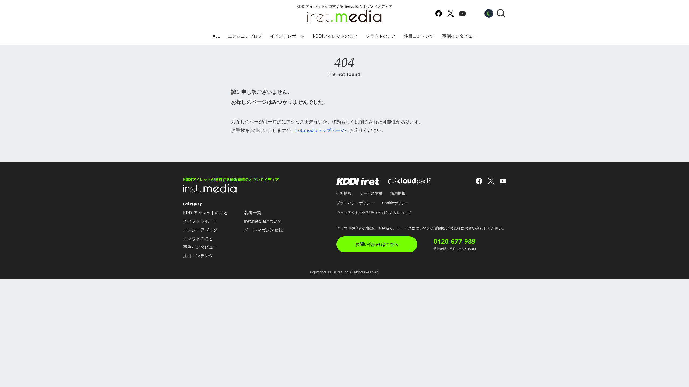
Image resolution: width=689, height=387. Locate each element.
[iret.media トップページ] (210, 191)
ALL (216, 36)
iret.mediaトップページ (320, 130)
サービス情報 (371, 193)
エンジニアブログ (245, 36)
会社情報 (343, 193)
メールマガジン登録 (263, 230)
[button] (501, 13)
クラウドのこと (381, 36)
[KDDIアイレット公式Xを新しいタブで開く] (450, 13)
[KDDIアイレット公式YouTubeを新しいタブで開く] (462, 13)
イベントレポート (287, 36)
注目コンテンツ (419, 36)
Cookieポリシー (395, 202)
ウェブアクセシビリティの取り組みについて (374, 212)
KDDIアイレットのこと (335, 36)
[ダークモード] (488, 13)
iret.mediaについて (263, 221)
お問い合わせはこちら (376, 244)
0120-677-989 (455, 241)
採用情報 (397, 193)
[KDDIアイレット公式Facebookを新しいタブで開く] (438, 13)
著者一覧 (252, 213)
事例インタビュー (459, 36)
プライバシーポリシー (355, 202)
